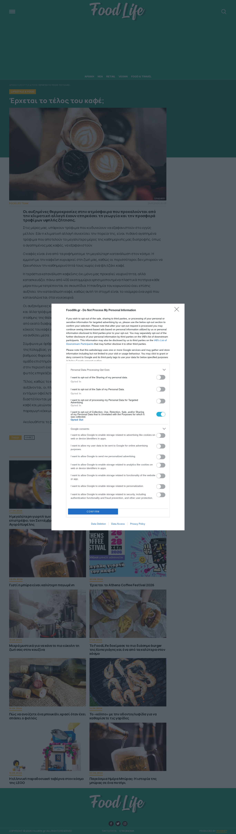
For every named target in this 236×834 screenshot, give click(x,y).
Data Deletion (98, 523)
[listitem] (118, 370)
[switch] (160, 377)
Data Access (118, 523)
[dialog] (118, 417)
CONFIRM (93, 511)
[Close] (177, 310)
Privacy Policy (137, 523)
